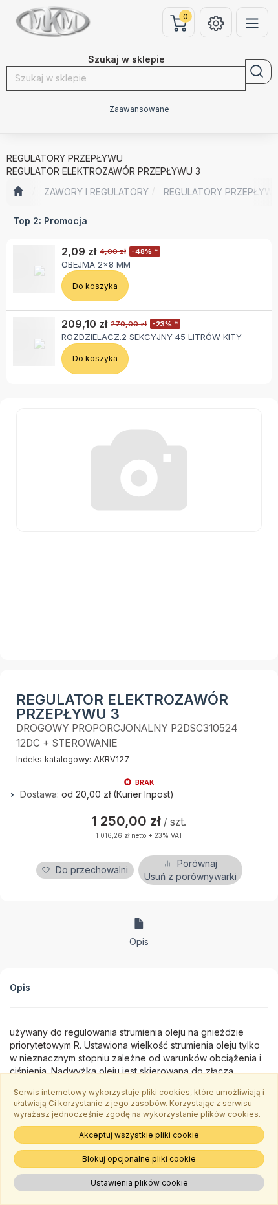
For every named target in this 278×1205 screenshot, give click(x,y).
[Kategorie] (252, 22)
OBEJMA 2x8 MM (96, 264)
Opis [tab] (139, 941)
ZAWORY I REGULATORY (96, 191)
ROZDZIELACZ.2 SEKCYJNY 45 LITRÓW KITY (151, 337)
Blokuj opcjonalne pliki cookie (139, 1159)
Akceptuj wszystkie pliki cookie (139, 1135)
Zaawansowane (139, 109)
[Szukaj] (258, 71)
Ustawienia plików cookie (139, 1183)
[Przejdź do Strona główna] (17, 192)
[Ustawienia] (216, 22)
